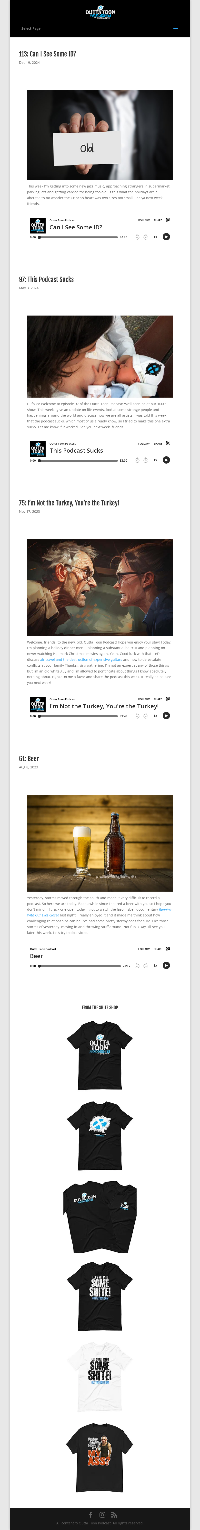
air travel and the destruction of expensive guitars (81, 659)
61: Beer (29, 759)
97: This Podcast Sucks (46, 279)
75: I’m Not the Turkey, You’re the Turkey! (69, 503)
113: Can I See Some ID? (47, 54)
